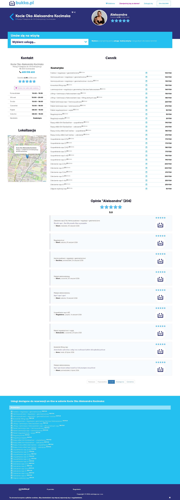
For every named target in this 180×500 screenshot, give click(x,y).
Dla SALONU (164, 3)
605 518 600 (28, 72)
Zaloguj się (148, 3)
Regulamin (77, 489)
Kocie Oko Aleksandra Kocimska (43, 16)
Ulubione (111, 3)
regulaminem (76, 498)
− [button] (10, 140)
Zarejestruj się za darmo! (129, 3)
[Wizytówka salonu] (11, 20)
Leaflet (44, 181)
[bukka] (36, 3)
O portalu (50, 489)
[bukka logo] (24, 489)
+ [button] (10, 138)
